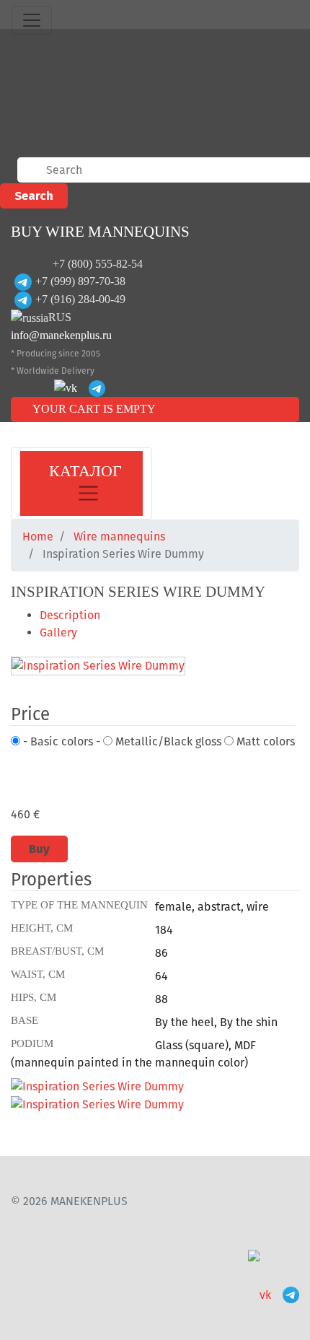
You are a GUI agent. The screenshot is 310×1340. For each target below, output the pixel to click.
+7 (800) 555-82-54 (98, 264)
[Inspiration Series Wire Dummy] (98, 667)
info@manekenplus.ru (61, 335)
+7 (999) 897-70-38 (80, 281)
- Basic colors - (60, 741)
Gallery (58, 632)
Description (70, 615)
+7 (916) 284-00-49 (80, 299)
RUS (59, 317)
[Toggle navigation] (32, 20)
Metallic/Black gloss (166, 741)
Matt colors (264, 741)
